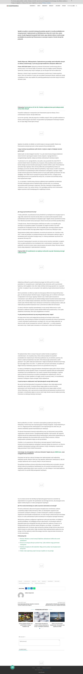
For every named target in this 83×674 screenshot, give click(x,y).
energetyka (34, 581)
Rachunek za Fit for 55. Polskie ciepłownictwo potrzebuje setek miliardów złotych (41, 108)
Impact (38, 5)
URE (32, 583)
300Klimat (51, 5)
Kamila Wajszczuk (29, 592)
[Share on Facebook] (26, 588)
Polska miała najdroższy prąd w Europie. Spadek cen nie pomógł (36, 551)
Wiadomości (32, 5)
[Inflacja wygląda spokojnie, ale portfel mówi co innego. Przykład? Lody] (25, 617)
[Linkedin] (71, 5)
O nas (33, 667)
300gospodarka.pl (45, 669)
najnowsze (44, 581)
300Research (44, 5)
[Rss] (74, 5)
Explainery (58, 5)
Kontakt (38, 667)
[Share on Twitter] (29, 588)
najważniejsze (50, 581)
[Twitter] (69, 5)
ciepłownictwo (27, 581)
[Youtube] (73, 5)
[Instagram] (70, 5)
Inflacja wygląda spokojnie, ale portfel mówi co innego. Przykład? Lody (25, 625)
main (39, 581)
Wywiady (64, 5)
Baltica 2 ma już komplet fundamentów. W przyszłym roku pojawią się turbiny (57, 625)
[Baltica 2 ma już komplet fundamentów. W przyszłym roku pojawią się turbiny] (57, 617)
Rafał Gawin (57, 581)
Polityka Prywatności (46, 667)
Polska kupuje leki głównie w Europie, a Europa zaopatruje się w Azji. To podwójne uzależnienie (41, 625)
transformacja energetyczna (24, 583)
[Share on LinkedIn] (31, 588)
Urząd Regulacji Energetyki (40, 583)
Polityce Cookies (46, 3)
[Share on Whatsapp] (34, 588)
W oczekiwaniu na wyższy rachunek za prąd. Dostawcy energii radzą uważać (41, 251)
